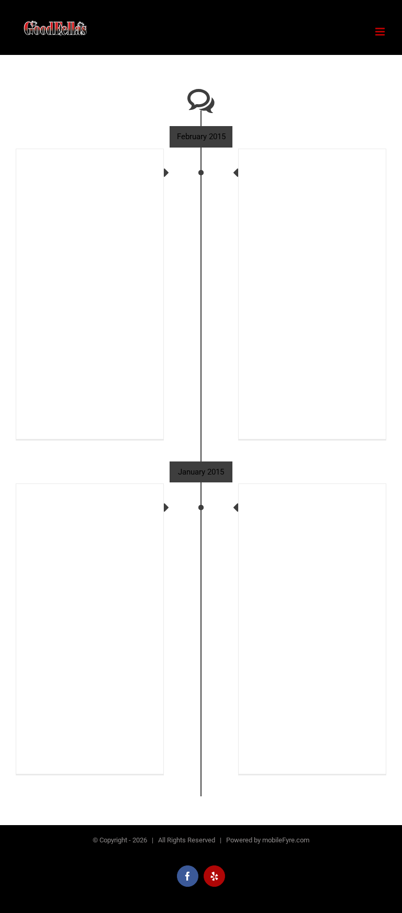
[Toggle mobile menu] (380, 31)
